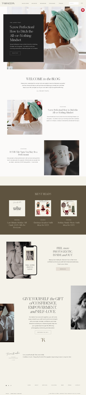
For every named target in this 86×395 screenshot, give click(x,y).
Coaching (63, 106)
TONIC (65, 393)
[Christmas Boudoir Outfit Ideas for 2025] (43, 208)
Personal (17, 220)
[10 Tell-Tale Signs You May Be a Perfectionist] (61, 157)
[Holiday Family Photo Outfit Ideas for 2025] (69, 208)
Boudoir (43, 220)
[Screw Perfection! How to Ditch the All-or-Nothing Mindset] (24, 117)
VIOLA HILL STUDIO (76, 393)
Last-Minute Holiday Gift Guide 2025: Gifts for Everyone (17, 225)
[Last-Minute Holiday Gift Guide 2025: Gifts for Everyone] (17, 208)
